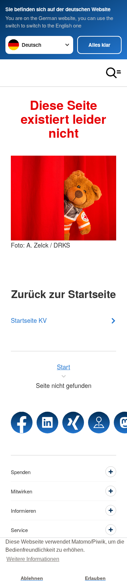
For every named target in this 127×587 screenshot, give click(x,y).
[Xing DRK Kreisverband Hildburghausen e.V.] (73, 422)
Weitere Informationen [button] (32, 559)
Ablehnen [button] (32, 578)
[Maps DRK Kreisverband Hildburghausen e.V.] (99, 422)
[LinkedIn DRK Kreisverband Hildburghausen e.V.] (47, 422)
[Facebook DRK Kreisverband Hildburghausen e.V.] (22, 422)
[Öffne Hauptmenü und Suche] (113, 73)
